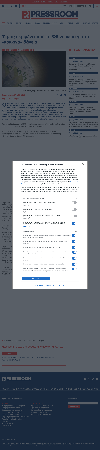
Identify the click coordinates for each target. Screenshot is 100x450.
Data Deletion (39, 285)
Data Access (50, 285)
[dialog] (50, 225)
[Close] (84, 165)
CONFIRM (36, 278)
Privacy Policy (61, 285)
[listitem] (50, 198)
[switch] (74, 202)
